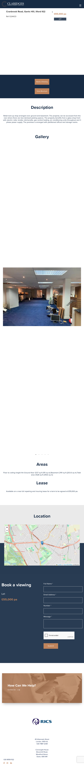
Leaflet (59, 564)
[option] (42, 297)
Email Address (50, 595)
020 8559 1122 (9, 760)
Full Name (48, 584)
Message (48, 616)
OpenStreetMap (68, 564)
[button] (42, 543)
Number (47, 606)
